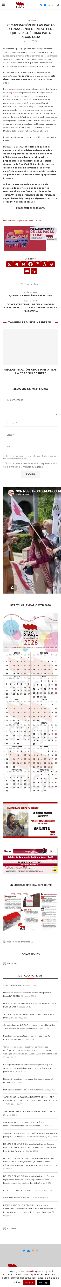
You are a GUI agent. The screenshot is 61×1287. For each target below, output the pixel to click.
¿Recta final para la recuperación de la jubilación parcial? (29, 1111)
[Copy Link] (34, 271)
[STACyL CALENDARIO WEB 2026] (30, 702)
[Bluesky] (41, 5)
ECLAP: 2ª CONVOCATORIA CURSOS (21, 1190)
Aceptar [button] (29, 1282)
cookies (31, 1271)
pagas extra (14, 92)
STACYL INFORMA (12, 985)
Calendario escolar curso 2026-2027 (20, 1197)
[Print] (51, 264)
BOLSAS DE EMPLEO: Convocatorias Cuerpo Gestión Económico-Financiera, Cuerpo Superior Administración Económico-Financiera (29, 1147)
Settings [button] (43, 1282)
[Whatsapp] (9, 264)
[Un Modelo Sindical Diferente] (30, 894)
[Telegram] (16, 264)
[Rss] (49, 5)
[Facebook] (30, 264)
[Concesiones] (10, 963)
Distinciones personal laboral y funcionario (23, 1090)
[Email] (45, 5)
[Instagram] (37, 264)
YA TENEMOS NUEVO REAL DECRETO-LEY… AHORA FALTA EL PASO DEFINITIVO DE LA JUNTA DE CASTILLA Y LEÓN (30, 1100)
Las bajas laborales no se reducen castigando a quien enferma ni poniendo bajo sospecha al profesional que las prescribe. (29, 1068)
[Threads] (52, 5)
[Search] (57, 5)
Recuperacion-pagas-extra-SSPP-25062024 (24, 220)
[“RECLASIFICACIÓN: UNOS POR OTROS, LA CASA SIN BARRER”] (30, 347)
